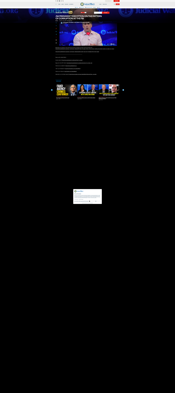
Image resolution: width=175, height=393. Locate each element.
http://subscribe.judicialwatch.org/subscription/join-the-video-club (79, 63)
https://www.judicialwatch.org (71, 65)
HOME (99, 7)
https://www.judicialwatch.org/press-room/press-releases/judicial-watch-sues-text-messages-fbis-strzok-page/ (77, 51)
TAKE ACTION (82, 7)
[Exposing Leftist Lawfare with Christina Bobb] (87, 90)
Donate (118, 4)
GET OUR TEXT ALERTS (89, 7)
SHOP (95, 7)
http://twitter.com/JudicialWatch (70, 71)
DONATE (77, 7)
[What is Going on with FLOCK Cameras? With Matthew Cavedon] (109, 90)
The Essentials (69, 20)
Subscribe (105, 12)
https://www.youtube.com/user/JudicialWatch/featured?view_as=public (82, 74)
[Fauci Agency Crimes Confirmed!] (66, 90)
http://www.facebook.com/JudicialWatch (72, 68)
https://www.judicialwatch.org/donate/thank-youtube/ (72, 60)
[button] (56, 4)
